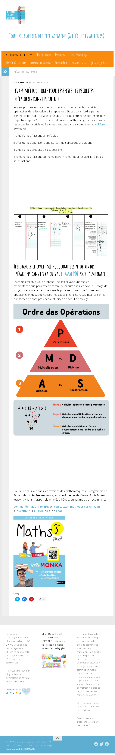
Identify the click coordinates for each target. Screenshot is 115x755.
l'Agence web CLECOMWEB (20, 748)
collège (100, 124)
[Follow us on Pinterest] (107, 744)
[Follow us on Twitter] (101, 744)
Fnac (59, 511)
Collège (16, 71)
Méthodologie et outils (17, 54)
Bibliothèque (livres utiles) (69, 63)
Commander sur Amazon (56, 506)
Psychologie (61, 54)
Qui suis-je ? (97, 63)
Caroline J (24, 82)
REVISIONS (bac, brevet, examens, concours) (28, 63)
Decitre (23, 511)
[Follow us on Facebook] (96, 744)
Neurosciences (43, 54)
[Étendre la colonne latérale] (5, 71)
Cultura (39, 511)
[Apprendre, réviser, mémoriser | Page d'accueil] (15, 15)
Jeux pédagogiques (80, 54)
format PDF (69, 273)
